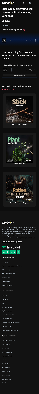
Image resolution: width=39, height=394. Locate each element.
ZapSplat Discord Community (11, 322)
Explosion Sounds (7, 356)
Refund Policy (6, 270)
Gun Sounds (5, 348)
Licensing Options (19, 75)
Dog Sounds (5, 363)
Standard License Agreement (12, 30)
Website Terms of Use (8, 273)
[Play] (4, 40)
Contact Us (5, 299)
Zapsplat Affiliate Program (10, 330)
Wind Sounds (6, 383)
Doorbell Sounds (7, 352)
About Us (4, 295)
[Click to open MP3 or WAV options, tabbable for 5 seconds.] (26, 40)
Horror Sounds (6, 367)
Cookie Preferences (7, 285)
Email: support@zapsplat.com (12, 242)
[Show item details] (35, 40)
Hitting (7, 21)
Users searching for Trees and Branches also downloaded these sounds (19, 55)
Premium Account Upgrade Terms (12, 266)
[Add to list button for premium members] (31, 40)
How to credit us (7, 307)
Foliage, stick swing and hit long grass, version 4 (18, 65)
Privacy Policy (6, 277)
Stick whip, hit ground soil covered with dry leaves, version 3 (17, 13)
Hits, (3, 21)
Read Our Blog (6, 326)
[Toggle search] (23, 3)
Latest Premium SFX (8, 315)
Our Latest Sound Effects (9, 340)
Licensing (5, 262)
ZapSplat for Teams (8, 311)
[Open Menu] (35, 3)
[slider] (15, 40)
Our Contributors (7, 318)
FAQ (3, 303)
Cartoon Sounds (7, 379)
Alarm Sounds (6, 371)
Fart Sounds (5, 360)
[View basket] (30, 3)
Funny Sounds (6, 344)
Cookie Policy (6, 281)
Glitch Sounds (6, 375)
